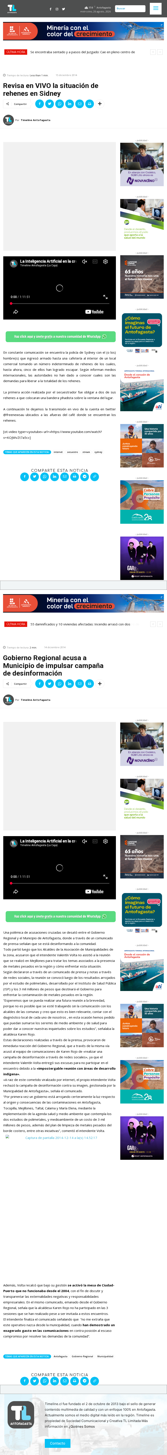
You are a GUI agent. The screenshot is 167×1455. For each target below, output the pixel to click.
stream (86, 452)
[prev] (153, 52)
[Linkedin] (69, 103)
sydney (98, 452)
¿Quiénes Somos (82, 1426)
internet (58, 452)
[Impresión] (89, 103)
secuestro (72, 452)
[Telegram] (84, 476)
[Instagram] (57, 9)
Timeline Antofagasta (35, 120)
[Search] (141, 8)
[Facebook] (50, 9)
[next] (160, 52)
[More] (99, 103)
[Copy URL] (94, 476)
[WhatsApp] (59, 103)
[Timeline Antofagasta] (9, 120)
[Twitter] (63, 9)
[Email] (79, 103)
